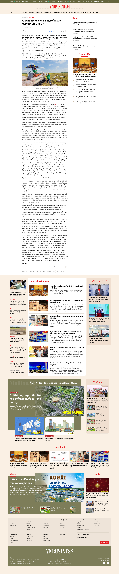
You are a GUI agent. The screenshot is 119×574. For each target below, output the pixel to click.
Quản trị (79, 527)
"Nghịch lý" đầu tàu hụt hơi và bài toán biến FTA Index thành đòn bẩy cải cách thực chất (85, 91)
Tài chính (31, 12)
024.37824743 (106, 560)
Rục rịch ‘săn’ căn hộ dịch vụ (17, 357)
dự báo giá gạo (30, 271)
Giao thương (80, 525)
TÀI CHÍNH (29, 520)
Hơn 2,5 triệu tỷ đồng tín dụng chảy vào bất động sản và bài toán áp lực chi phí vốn (18, 294)
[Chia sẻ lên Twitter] (61, 31)
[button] (78, 508)
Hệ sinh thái (29, 540)
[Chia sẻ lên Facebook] (58, 31)
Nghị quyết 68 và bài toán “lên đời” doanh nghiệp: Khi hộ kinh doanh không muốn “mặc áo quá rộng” (85, 38)
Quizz (74, 383)
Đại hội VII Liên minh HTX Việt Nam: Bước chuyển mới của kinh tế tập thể (101, 503)
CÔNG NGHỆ (97, 520)
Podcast (92, 12)
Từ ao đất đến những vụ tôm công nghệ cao (101, 414)
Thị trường (80, 522)
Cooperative (72, 12)
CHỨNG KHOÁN (47, 520)
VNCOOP (62, 534)
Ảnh (32, 383)
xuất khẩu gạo (60, 271)
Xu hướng (96, 522)
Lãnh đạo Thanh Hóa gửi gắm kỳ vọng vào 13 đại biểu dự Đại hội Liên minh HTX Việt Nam (85, 23)
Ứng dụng (96, 525)
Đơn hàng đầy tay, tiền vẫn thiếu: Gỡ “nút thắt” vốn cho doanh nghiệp (85, 80)
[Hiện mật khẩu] (73, 261)
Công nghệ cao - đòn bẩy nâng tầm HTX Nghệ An (101, 421)
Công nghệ (64, 12)
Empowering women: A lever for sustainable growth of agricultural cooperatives (99, 319)
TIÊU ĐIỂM (12, 520)
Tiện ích (62, 527)
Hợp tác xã (12, 536)
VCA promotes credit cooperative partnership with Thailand (98, 340)
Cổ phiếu (45, 523)
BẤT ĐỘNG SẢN (63, 520)
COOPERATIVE (13, 534)
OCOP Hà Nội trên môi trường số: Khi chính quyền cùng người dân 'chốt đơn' (97, 400)
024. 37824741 (85, 534)
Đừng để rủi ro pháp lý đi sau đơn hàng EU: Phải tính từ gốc (86, 97)
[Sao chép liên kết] (66, 31)
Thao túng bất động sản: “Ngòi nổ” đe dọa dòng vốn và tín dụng (18, 465)
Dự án (61, 523)
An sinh (11, 542)
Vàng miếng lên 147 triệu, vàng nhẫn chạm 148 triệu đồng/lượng (18, 311)
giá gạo (53, 42)
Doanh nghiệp (56, 12)
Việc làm (45, 538)
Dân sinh (45, 536)
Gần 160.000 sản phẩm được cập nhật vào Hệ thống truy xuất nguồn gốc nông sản (84, 30)
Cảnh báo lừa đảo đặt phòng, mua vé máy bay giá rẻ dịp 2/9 (84, 46)
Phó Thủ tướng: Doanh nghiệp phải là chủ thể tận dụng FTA (85, 102)
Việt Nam (31, 17)
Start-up (79, 12)
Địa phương (20, 372)
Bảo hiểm (29, 525)
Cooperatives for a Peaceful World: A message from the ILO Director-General (99, 299)
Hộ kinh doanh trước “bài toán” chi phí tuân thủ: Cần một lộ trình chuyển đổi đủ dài (18, 320)
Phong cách (46, 540)
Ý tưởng (29, 538)
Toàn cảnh (63, 525)
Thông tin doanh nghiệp (83, 529)
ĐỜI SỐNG (45, 534)
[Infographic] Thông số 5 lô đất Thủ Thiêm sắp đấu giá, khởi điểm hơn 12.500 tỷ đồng (18, 303)
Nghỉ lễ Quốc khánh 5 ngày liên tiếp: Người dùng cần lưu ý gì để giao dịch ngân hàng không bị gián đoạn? (18, 349)
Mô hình (12, 538)
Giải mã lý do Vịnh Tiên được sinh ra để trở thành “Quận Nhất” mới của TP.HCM (17, 364)
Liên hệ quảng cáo (82, 537)
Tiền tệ (28, 523)
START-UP (29, 534)
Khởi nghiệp (30, 536)
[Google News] (52, 31)
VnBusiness (57, 104)
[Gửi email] (64, 31)
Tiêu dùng (79, 523)
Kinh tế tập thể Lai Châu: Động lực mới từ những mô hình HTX (101, 429)
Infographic (12, 299)
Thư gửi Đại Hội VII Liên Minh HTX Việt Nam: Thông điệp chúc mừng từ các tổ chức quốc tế (97, 495)
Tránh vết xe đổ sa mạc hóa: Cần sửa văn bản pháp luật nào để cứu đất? (17, 340)
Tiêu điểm (25, 12)
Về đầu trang (104, 542)
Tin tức (62, 522)
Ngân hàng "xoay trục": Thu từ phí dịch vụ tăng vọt (102, 509)
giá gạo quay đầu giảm (49, 271)
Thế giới (12, 372)
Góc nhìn (45, 527)
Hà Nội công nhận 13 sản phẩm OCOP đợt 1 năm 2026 (101, 407)
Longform (64, 383)
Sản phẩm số (97, 523)
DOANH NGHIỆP (80, 520)
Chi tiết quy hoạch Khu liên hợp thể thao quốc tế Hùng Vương (25, 399)
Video (39, 383)
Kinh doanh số (30, 529)
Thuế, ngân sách (31, 527)
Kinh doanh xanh (14, 540)
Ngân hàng (29, 522)
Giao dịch (46, 525)
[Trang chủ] (21, 12)
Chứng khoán (38, 12)
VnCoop (98, 12)
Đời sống (85, 12)
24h (44, 522)
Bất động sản (47, 12)
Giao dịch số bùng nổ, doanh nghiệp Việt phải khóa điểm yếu (79, 465)
